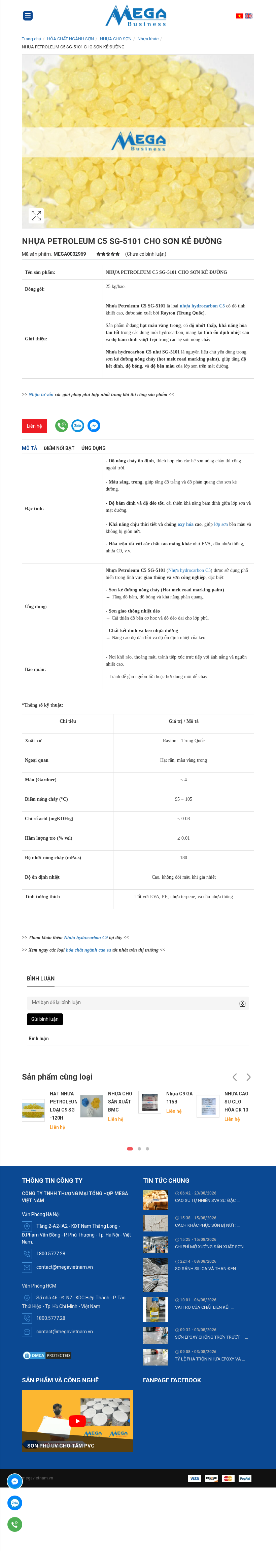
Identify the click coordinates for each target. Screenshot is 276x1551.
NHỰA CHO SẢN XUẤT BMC (120, 1102)
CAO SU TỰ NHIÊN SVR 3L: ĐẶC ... (207, 1200)
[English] (249, 16)
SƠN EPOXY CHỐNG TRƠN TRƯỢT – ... (211, 1337)
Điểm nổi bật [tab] (59, 448)
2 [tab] (139, 1148)
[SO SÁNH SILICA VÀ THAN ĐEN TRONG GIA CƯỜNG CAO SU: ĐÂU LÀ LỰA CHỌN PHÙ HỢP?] (155, 1274)
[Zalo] (34, 1503)
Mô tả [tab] (29, 448)
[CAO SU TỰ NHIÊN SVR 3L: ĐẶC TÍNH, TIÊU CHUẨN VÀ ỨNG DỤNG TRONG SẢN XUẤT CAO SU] (155, 1199)
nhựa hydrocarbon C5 (202, 305)
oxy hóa (186, 524)
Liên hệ (34, 426)
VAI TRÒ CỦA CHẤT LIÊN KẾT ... (204, 1307)
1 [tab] (130, 1148)
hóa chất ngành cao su (88, 950)
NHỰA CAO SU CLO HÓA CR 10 (236, 1102)
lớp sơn (221, 524)
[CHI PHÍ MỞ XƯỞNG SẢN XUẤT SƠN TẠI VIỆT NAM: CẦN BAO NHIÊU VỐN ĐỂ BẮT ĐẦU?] (155, 1244)
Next (248, 1077)
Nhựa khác (148, 38)
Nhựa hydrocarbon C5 (189, 570)
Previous (235, 1077)
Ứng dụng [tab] (93, 448)
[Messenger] (34, 1481)
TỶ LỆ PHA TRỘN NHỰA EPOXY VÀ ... (210, 1358)
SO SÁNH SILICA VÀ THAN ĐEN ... (207, 1268)
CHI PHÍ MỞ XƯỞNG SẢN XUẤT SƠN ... (211, 1246)
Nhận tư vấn (41, 394)
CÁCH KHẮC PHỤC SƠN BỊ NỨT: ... (207, 1225)
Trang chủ (31, 38)
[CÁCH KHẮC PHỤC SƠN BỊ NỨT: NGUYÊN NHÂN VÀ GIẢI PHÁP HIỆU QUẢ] (155, 1222)
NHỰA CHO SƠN (116, 38)
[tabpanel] (49, 1110)
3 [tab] (147, 1148)
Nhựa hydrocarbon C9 (86, 937)
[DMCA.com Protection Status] (47, 1355)
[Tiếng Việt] (240, 16)
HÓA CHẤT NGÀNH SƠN (70, 38)
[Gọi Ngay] (34, 1524)
